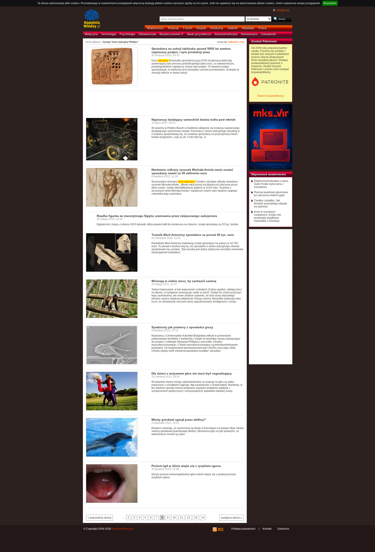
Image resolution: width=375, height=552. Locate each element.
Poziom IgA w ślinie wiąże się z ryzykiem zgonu (186, 466)
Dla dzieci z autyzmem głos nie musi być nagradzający (191, 373)
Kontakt (267, 528)
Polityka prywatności (243, 528)
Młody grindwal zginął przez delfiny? (178, 419)
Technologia (108, 34)
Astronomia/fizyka (226, 34)
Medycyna (91, 34)
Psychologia (127, 34)
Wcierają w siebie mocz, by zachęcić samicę (183, 281)
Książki (201, 28)
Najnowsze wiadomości (268, 174)
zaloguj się (282, 10)
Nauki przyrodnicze (199, 34)
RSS (220, 529)
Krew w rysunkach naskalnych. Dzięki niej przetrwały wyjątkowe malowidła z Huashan (267, 216)
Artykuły (173, 28)
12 (188, 517)
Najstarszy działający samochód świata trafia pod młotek (193, 119)
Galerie (233, 28)
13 (195, 517)
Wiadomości (155, 28)
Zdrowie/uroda (147, 34)
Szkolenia (283, 528)
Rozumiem (330, 3)
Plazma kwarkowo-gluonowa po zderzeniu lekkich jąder (271, 194)
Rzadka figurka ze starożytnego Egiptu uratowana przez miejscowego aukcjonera (157, 216)
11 (181, 517)
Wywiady (248, 28)
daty (242, 42)
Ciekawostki (268, 34)
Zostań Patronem (264, 41)
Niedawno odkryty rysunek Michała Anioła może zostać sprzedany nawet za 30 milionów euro (192, 171)
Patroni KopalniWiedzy (270, 95)
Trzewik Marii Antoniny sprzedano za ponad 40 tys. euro (192, 235)
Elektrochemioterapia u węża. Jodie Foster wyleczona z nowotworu (271, 184)
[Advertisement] (165, 103)
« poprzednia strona (99, 517)
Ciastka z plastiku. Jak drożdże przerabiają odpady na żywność (270, 203)
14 (202, 517)
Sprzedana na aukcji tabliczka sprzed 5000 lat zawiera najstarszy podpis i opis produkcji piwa (191, 50)
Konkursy (217, 28)
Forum (187, 28)
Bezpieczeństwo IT (172, 34)
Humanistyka (249, 34)
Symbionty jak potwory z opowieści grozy (182, 327)
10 (174, 517)
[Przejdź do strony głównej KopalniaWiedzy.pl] (92, 19)
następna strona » (231, 517)
